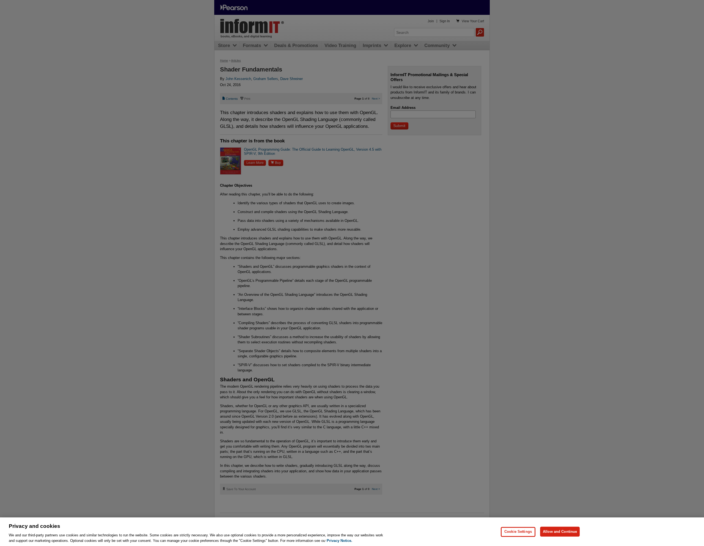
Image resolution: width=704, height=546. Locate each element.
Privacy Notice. (339, 540)
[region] (352, 531)
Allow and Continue (560, 532)
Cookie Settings (518, 532)
